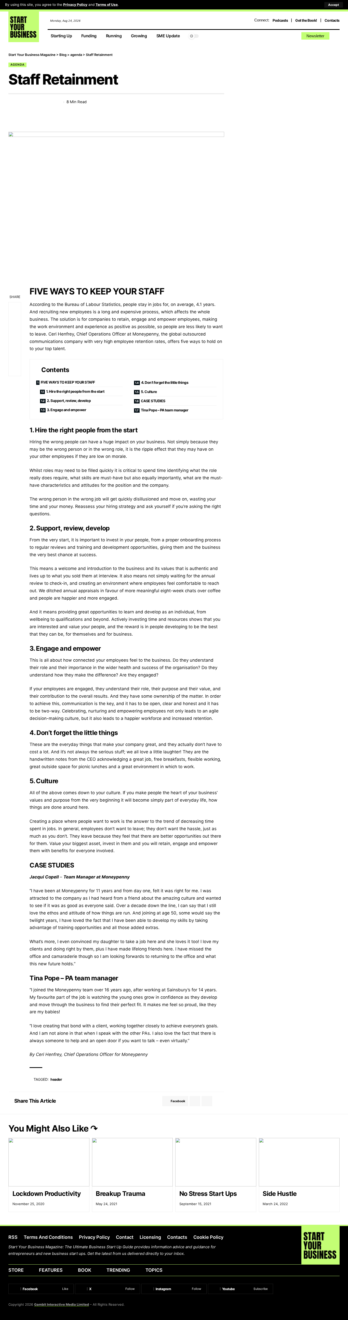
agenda (17, 64)
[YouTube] (284, 36)
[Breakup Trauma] (132, 1162)
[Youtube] (240, 1289)
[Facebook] (272, 36)
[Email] (30, 102)
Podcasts (280, 20)
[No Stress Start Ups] (215, 1162)
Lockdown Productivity (46, 1193)
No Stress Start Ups (208, 1193)
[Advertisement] (289, 88)
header (56, 1079)
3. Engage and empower (66, 410)
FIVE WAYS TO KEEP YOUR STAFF (68, 382)
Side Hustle (280, 1193)
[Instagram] (290, 36)
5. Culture (149, 391)
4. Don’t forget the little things (165, 382)
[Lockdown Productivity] (48, 1162)
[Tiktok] (296, 36)
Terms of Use (107, 5)
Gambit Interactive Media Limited (61, 1304)
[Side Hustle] (299, 1162)
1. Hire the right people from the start (75, 391)
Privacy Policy (75, 5)
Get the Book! (306, 20)
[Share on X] (21, 102)
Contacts (332, 20)
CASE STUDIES (153, 401)
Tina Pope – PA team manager (165, 410)
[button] (333, 5)
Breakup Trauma (120, 1193)
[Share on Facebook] (12, 102)
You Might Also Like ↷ (53, 1128)
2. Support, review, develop (69, 400)
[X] (278, 36)
